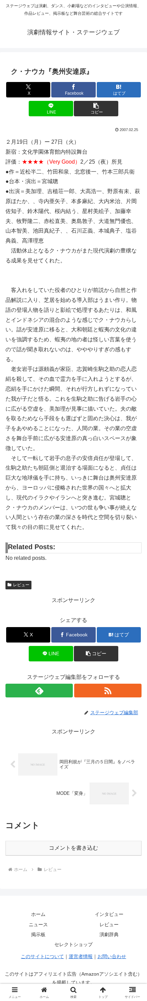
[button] (96, 108)
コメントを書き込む (73, 848)
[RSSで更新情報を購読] (108, 690)
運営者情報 (81, 956)
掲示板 (38, 934)
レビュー (21, 584)
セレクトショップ (73, 944)
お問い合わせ (111, 956)
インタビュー (109, 914)
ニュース (38, 924)
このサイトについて (42, 956)
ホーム (38, 914)
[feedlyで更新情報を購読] (39, 690)
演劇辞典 (109, 934)
